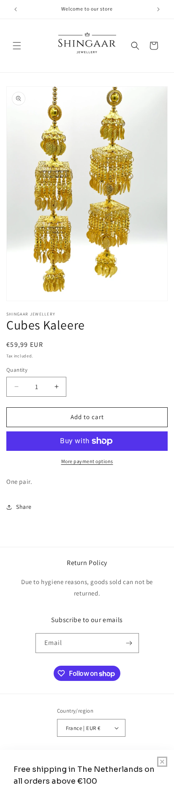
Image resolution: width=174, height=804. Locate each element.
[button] (17, 45)
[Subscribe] (129, 643)
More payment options (87, 461)
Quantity (16, 369)
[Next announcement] (158, 9)
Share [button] (24, 506)
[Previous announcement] (15, 9)
